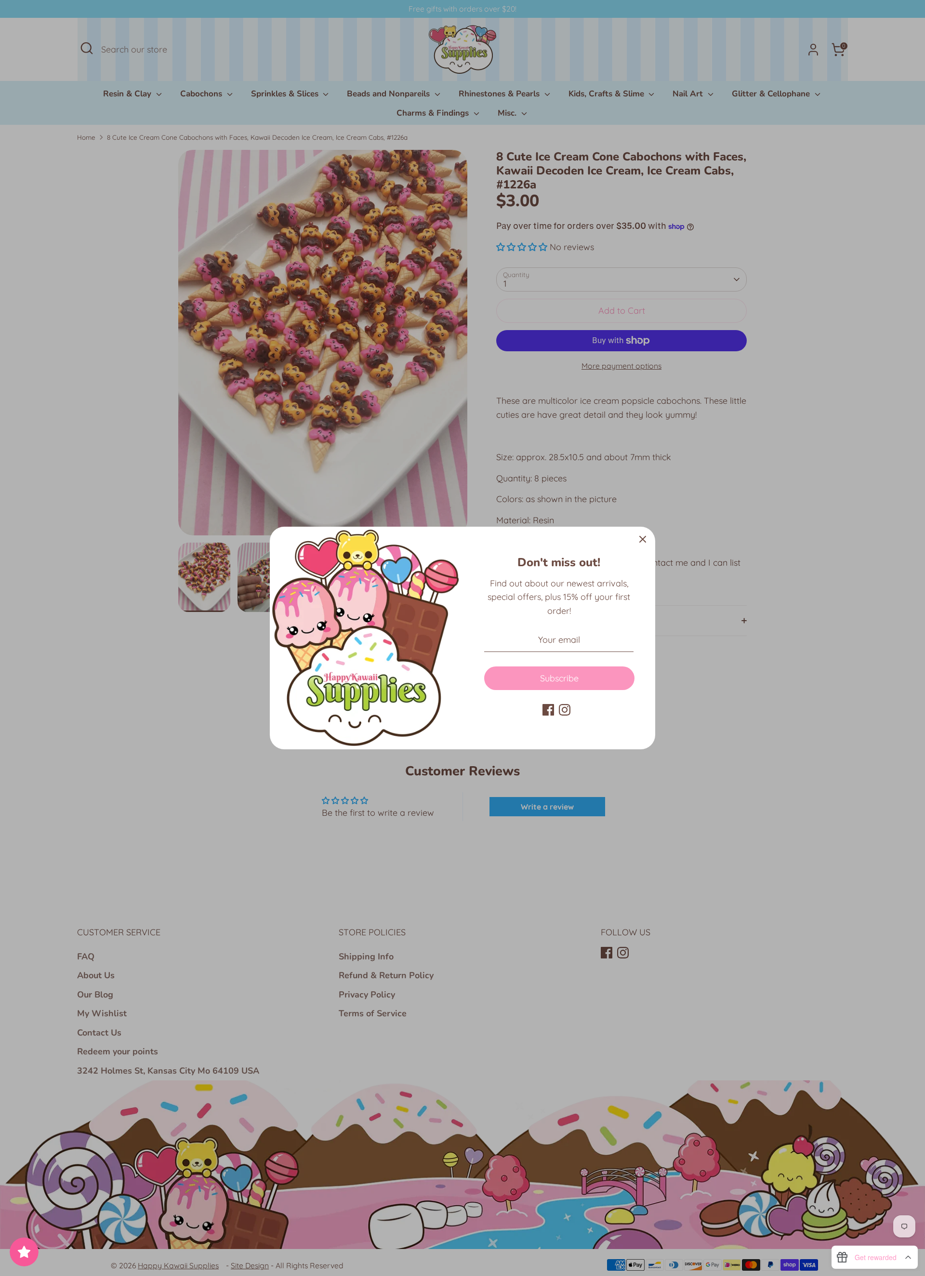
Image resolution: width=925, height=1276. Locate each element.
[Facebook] (548, 710)
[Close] (642, 539)
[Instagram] (564, 710)
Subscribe (559, 678)
